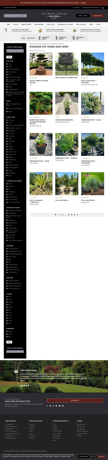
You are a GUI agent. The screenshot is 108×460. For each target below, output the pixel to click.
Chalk (10, 64)
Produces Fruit (12, 272)
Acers (10, 123)
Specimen (11, 238)
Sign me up (75, 400)
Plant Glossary (81, 429)
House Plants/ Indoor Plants (13, 216)
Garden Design (26, 24)
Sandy (10, 87)
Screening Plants (13, 165)
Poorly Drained (12, 84)
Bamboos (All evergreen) (16, 125)
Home (31, 44)
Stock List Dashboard (11, 431)
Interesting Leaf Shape (15, 254)
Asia (9, 189)
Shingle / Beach (13, 89)
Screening (31, 427)
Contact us (97, 16)
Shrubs (10, 170)
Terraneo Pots (57, 436)
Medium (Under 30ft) (14, 283)
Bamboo (31, 429)
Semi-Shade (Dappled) (15, 109)
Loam (10, 75)
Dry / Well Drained (13, 69)
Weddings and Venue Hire (12, 434)
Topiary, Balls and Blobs (15, 240)
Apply (9, 57)
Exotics (31, 431)
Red (9, 310)
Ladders (55, 427)
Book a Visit (82, 16)
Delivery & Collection (82, 431)
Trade (98, 24)
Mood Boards (38, 24)
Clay (9, 67)
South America (12, 200)
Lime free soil (12, 72)
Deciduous (11, 136)
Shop (8, 24)
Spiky (9, 259)
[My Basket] (102, 8)
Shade (10, 112)
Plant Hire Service (10, 436)
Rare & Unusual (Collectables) (12, 231)
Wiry (9, 262)
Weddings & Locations (65, 24)
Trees (9, 175)
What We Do (51, 24)
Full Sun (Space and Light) (13, 105)
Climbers (11, 133)
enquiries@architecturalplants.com (91, 7)
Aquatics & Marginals (14, 210)
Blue (9, 297)
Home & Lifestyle (57, 431)
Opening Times (81, 424)
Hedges (10, 157)
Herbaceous (12, 160)
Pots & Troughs (57, 434)
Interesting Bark (13, 249)
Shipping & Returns (82, 434)
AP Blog (79, 436)
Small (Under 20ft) (13, 288)
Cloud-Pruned (12, 264)
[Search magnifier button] (24, 15)
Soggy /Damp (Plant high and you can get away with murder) (15, 94)
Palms (10, 162)
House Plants (32, 436)
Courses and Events (10, 438)
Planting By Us (9, 429)
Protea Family (12, 228)
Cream (10, 320)
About (91, 24)
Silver (9, 323)
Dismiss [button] (83, 3)
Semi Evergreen (13, 168)
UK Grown (11, 120)
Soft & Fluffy (12, 256)
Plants (15, 24)
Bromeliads (11, 131)
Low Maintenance (13, 270)
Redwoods (11, 235)
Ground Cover (12, 152)
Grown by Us (12, 154)
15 (68, 215)
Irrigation (55, 429)
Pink (9, 305)
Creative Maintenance (11, 427)
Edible (10, 139)
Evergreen (11, 141)
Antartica (11, 186)
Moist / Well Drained (14, 77)
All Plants (31, 438)
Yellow (10, 315)
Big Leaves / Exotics (14, 128)
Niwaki (10, 225)
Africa (10, 184)
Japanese (11, 220)
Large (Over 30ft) (13, 281)
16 (71, 215)
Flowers (10, 146)
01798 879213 (77, 7)
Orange (10, 302)
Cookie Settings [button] (83, 456)
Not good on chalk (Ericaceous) (13, 81)
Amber (10, 331)
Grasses (10, 149)
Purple (10, 307)
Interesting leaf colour (15, 251)
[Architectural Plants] (54, 15)
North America (12, 197)
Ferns (9, 144)
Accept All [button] (101, 456)
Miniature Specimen (14, 286)
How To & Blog (81, 24)
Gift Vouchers (56, 438)
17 (74, 215)
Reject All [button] (93, 456)
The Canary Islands (14, 202)
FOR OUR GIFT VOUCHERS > (10, 7)
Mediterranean (12, 223)
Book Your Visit (81, 427)
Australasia (11, 192)
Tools (54, 424)
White (10, 313)
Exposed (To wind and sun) (51, 44)
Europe (10, 194)
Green (10, 299)
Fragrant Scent (12, 267)
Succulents (11, 173)
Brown (10, 318)
